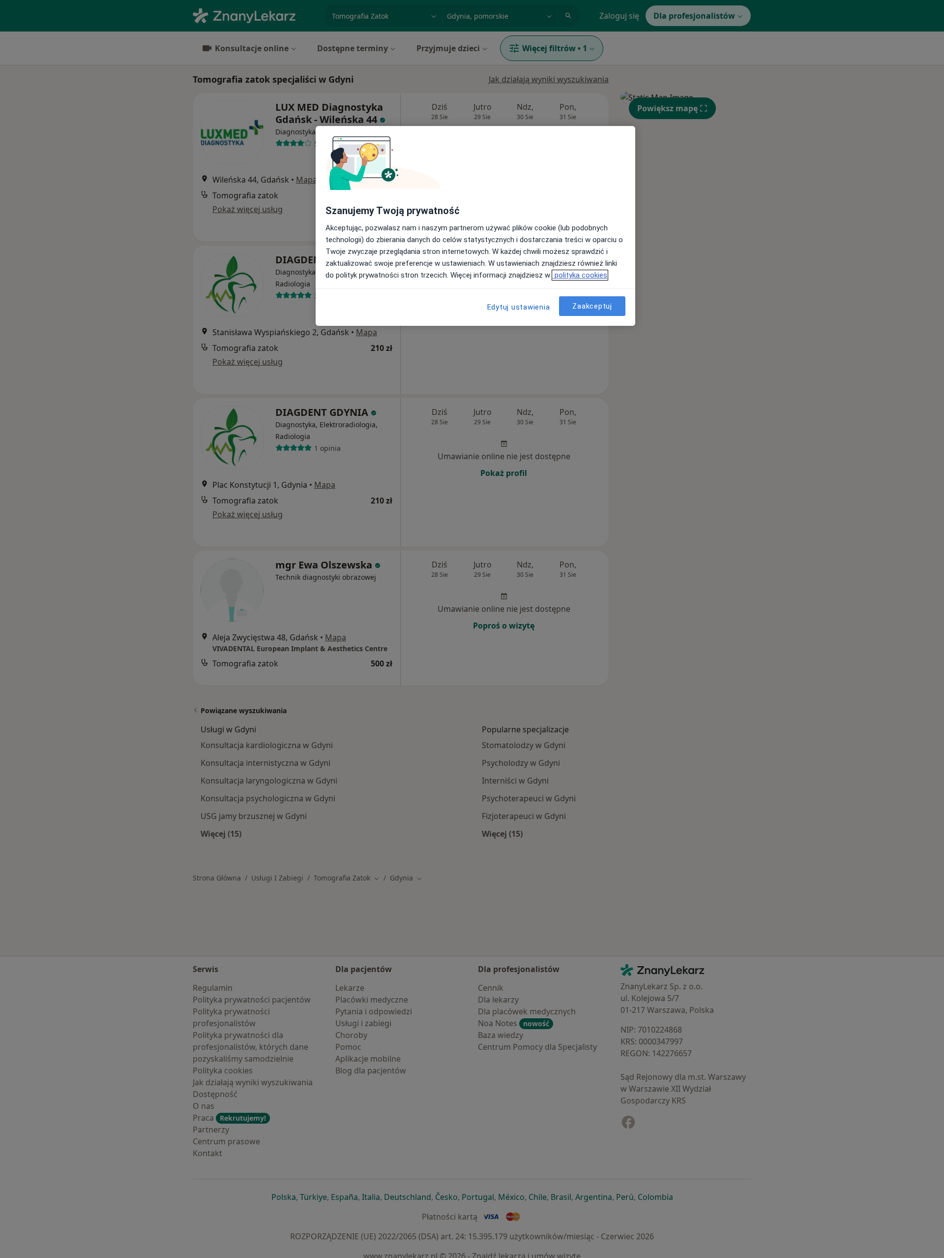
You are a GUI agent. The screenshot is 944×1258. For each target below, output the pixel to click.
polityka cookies (580, 275)
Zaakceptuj (592, 305)
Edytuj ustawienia (518, 307)
